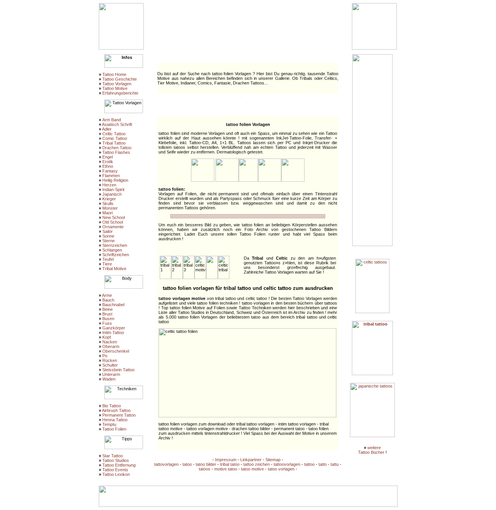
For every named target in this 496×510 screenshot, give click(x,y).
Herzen (109, 185)
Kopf (106, 337)
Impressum (225, 459)
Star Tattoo (112, 455)
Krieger (109, 198)
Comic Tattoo (114, 138)
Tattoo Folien (114, 429)
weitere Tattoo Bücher (371, 450)
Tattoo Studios (115, 460)
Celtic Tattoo (114, 133)
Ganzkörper (113, 328)
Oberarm (110, 346)
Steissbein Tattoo (118, 369)
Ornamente (113, 226)
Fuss (107, 323)
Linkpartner (251, 459)
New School (113, 217)
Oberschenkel (115, 351)
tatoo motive (252, 469)
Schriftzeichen (115, 254)
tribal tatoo (229, 464)
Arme (107, 295)
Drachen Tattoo (116, 147)
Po (104, 355)
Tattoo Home (114, 74)
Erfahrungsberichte (120, 93)
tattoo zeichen (256, 464)
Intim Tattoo (113, 332)
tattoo (309, 464)
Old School (112, 222)
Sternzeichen (114, 245)
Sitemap (273, 459)
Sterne (108, 240)
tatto (323, 464)
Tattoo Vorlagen (116, 83)
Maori (107, 212)
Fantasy (110, 171)
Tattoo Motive (114, 88)
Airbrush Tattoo (116, 410)
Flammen (111, 175)
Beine (107, 309)
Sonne (108, 236)
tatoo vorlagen (281, 469)
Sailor (107, 231)
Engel (107, 157)
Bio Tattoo (111, 405)
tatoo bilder (206, 464)
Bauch (108, 300)
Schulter (110, 365)
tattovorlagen (166, 464)
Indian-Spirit (113, 189)
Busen (108, 318)
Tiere (107, 264)
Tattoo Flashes (116, 152)
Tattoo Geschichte (119, 79)
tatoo (187, 464)
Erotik (107, 161)
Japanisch (112, 194)
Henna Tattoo (114, 419)
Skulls (108, 203)
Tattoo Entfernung (119, 465)
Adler (107, 129)
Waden (108, 379)
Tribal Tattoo (114, 143)
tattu (335, 464)
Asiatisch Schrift (117, 124)
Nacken (109, 341)
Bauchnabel (113, 304)
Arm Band (111, 119)
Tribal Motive (114, 268)
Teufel (108, 259)
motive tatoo (225, 469)
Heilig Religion (115, 180)
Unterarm (111, 374)
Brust (107, 314)
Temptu (109, 424)
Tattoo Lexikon (116, 474)
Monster (110, 208)
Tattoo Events (115, 469)
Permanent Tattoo (119, 415)
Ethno (107, 166)
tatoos (204, 469)
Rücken (109, 360)
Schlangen (112, 250)
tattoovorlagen (287, 464)
